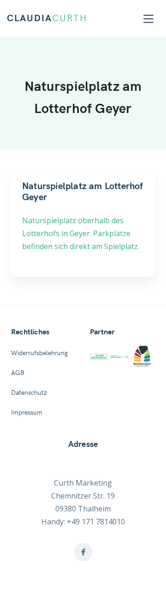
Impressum (26, 412)
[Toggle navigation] (148, 18)
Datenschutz (29, 393)
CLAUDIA (47, 18)
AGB (17, 373)
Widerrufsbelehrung (39, 353)
